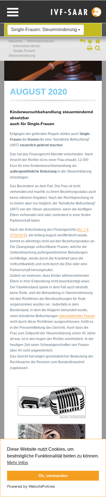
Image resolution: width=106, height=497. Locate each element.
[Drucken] (89, 48)
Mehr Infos (17, 462)
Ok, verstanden (53, 475)
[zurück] (90, 41)
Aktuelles (15, 41)
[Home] (97, 41)
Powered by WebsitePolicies (31, 486)
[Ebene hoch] (82, 41)
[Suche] (97, 48)
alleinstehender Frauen (77, 316)
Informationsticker (40, 41)
